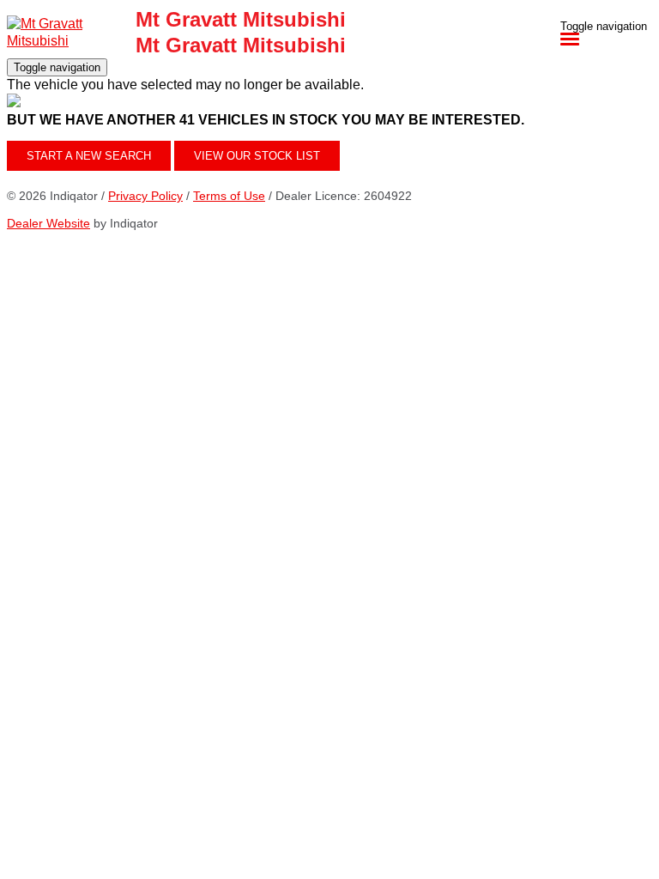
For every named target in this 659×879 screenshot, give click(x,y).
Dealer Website (48, 223)
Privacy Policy (145, 196)
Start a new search (89, 155)
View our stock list (257, 155)
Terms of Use (229, 196)
